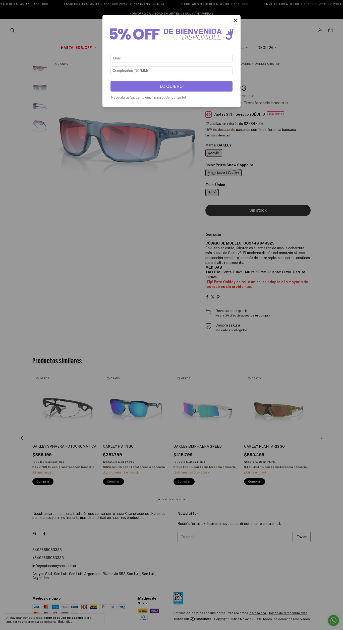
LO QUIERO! (172, 86)
